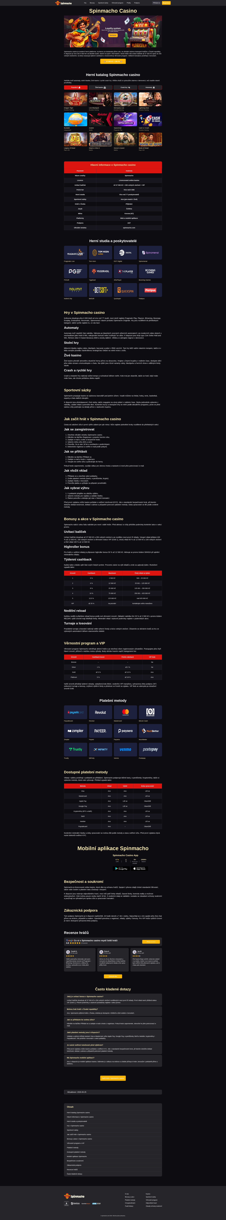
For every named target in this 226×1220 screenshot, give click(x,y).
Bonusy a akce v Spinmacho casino (79, 1139)
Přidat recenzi (151, 941)
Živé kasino (99, 87)
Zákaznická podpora (74, 1165)
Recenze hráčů (72, 1169)
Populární (74, 87)
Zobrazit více (113, 976)
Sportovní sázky (72, 1130)
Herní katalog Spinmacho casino (78, 1112)
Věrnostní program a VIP (75, 1143)
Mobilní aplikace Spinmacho (77, 1156)
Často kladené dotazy (74, 1174)
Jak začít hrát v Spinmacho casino (79, 1134)
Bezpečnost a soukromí (75, 1161)
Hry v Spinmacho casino (75, 1126)
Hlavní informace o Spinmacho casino (80, 1117)
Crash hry (124, 87)
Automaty (149, 87)
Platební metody (72, 1148)
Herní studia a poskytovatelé (77, 1121)
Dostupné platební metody (76, 1152)
